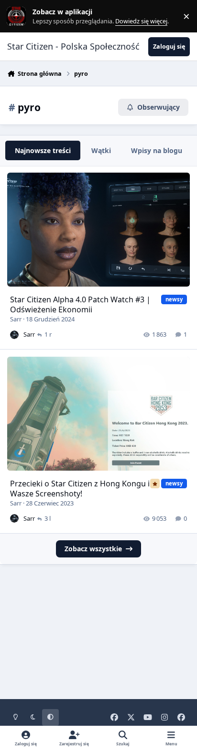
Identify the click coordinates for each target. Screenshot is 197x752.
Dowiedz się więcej (30, 16)
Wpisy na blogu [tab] (156, 150)
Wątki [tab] (101, 150)
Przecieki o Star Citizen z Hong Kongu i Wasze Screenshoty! (80, 488)
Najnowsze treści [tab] (43, 150)
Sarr (16, 319)
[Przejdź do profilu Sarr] (14, 334)
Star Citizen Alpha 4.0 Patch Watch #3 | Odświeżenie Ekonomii (80, 304)
